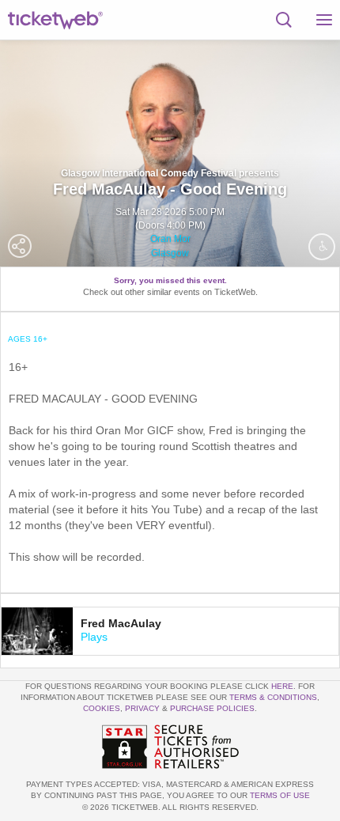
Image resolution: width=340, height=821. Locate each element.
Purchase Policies (212, 708)
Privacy (142, 708)
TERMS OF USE (280, 795)
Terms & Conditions (273, 697)
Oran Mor (170, 238)
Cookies (101, 708)
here (282, 686)
